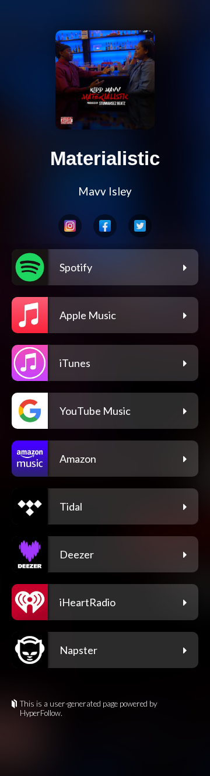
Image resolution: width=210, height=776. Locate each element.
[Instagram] (70, 225)
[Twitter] (140, 225)
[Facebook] (105, 225)
